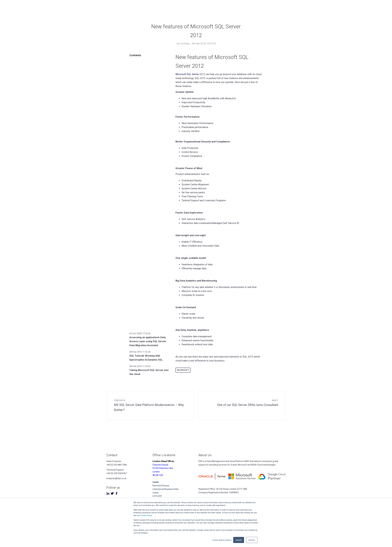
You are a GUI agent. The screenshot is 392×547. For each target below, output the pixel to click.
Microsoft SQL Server (187, 74)
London (156, 471)
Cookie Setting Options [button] (221, 540)
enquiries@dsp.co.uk (116, 478)
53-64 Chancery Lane (163, 468)
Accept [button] (238, 540)
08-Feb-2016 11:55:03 (140, 366)
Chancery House (160, 465)
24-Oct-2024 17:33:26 (139, 333)
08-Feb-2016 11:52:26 (140, 352)
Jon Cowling (182, 43)
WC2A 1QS (158, 475)
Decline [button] (252, 540)
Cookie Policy (146, 515)
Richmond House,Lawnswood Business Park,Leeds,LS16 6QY (166, 489)
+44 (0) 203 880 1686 (116, 465)
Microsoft (183, 370)
